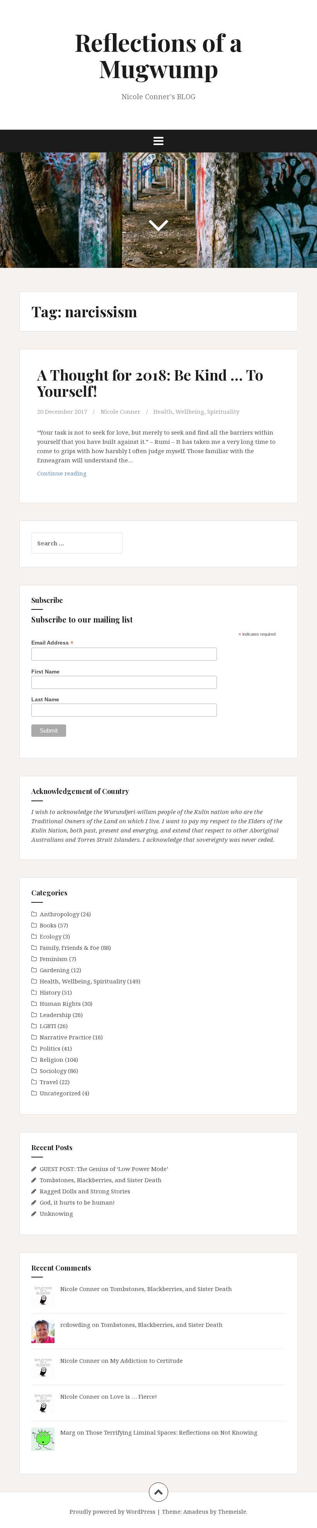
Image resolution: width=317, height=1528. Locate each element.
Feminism (54, 959)
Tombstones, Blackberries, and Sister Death (101, 1180)
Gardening (55, 970)
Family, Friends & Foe (69, 947)
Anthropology (59, 914)
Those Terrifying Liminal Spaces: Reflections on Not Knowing (171, 1432)
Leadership (55, 1015)
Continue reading (74, 475)
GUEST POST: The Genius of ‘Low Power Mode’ (104, 1169)
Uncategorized (60, 1093)
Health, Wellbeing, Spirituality (196, 411)
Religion (51, 1059)
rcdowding (75, 1324)
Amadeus (195, 1511)
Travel (49, 1082)
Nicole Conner (120, 411)
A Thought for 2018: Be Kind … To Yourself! (150, 383)
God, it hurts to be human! (77, 1202)
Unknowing (56, 1213)
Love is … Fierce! (133, 1396)
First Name (45, 671)
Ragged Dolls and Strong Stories (85, 1191)
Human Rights (60, 1003)
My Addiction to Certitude (146, 1360)
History (50, 992)
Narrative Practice (65, 1037)
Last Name (45, 699)
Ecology (50, 936)
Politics (50, 1048)
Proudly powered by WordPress (112, 1511)
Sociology (53, 1071)
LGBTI (48, 1026)
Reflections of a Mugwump (158, 55)
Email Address (52, 642)
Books (48, 925)
